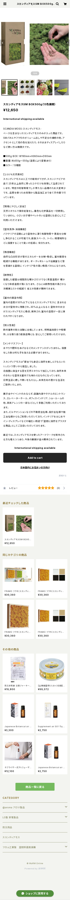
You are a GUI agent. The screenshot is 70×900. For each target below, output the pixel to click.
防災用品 (7, 827)
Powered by (31, 868)
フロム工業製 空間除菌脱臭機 (19, 847)
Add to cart (35, 457)
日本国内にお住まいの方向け (35, 467)
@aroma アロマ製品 (14, 807)
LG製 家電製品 (10, 817)
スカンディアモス (11, 837)
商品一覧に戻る (35, 787)
